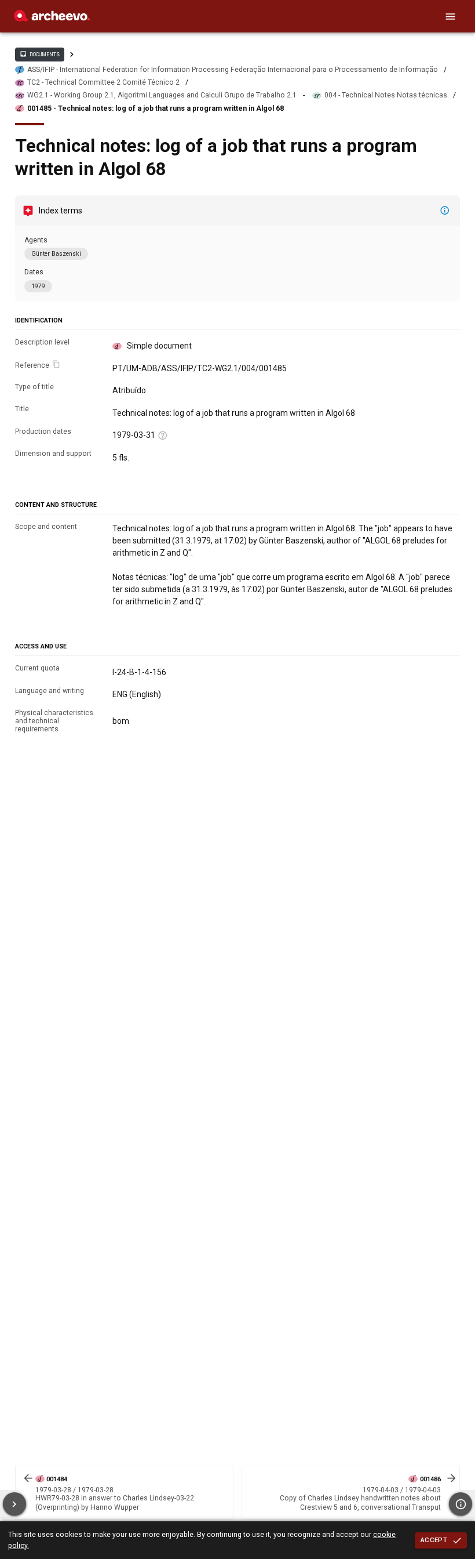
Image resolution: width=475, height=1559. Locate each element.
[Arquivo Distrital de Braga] (52, 18)
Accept (434, 1540)
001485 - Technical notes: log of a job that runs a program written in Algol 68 (155, 108)
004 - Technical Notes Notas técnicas (385, 95)
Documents (39, 53)
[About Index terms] (445, 210)
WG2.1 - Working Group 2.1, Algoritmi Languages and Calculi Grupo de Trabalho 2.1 (162, 95)
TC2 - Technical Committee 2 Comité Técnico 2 (103, 82)
